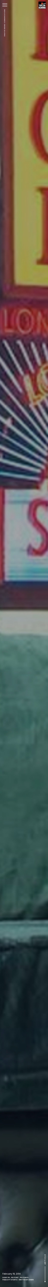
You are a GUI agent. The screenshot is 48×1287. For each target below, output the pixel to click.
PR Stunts (24, 1277)
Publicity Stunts (9, 1280)
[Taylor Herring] (42, 5)
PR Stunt (15, 1277)
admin (31, 1280)
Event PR (6, 1277)
